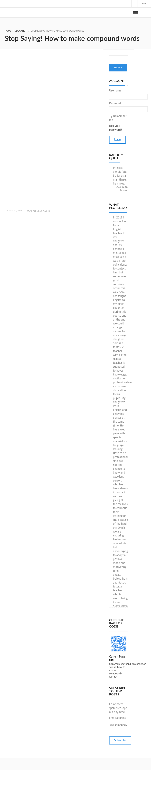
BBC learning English (39, 211)
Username (115, 90)
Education (21, 31)
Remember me (117, 118)
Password (115, 103)
